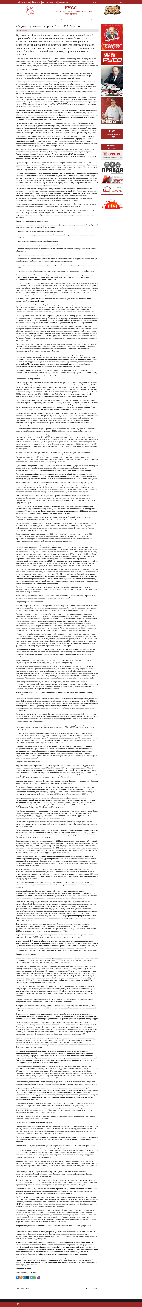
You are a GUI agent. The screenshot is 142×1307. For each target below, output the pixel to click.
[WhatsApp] (34, 1277)
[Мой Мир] (24, 1277)
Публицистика (62, 19)
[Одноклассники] (21, 1277)
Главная (36, 19)
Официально (104, 19)
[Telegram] (31, 1277)
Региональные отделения (88, 19)
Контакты (25, 2)
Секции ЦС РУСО (48, 19)
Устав (37, 2)
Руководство (51, 2)
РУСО (71, 7)
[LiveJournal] (27, 1277)
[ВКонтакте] (17, 1277)
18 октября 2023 (23, 30)
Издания (73, 19)
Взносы (64, 2)
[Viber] (38, 1277)
